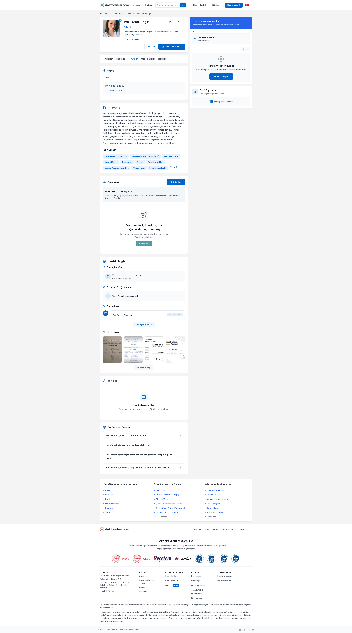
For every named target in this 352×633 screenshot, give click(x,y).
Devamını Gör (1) (144, 367)
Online (215, 529)
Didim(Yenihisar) (112, 503)
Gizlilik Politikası (198, 585)
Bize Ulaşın (195, 580)
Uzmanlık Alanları (146, 580)
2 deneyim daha (142, 324)
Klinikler (148, 5)
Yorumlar (133, 58)
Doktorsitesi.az (224, 580)
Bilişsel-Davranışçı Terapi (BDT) (145, 156)
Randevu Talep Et (173, 46)
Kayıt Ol (203, 5)
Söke (107, 512)
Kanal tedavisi (213, 508)
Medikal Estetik (213, 494)
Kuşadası (113, 90)
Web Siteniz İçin (172, 580)
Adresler (109, 58)
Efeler (108, 490)
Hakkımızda (196, 576)
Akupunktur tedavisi (215, 512)
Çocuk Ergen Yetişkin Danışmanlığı (170, 508)
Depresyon (127, 162)
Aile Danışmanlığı (171, 156)
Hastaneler (144, 591)
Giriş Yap (215, 5)
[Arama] (183, 5)
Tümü (172, 167)
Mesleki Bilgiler (148, 58)
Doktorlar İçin (171, 576)
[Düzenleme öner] (170, 22)
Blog (195, 5)
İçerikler (162, 58)
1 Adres (137, 39)
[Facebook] (240, 630)
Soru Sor (151, 46)
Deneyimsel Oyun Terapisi (116, 156)
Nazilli (107, 499)
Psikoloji (117, 14)
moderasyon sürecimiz (156, 195)
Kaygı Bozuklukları (155, 162)
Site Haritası (196, 598)
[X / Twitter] (244, 630)
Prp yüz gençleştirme (216, 490)
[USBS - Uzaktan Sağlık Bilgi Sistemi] (141, 558)
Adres (194, 32)
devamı (139, 34)
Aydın (129, 14)
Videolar (198, 529)
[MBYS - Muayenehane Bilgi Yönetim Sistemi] (120, 558)
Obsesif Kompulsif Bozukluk (117, 168)
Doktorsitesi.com (224, 576)
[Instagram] (249, 630)
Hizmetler (143, 587)
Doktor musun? (233, 5)
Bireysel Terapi (111, 162)
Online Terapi (139, 168)
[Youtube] (253, 630)
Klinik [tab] (107, 77)
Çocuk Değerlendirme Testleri (169, 503)
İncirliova (109, 508)
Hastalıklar (143, 583)
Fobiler (140, 162)
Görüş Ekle (176, 182)
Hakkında (120, 58)
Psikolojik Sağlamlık (157, 168)
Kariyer (171, 585)
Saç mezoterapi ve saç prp (218, 499)
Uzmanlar (137, 5)
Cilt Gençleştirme (214, 503)
